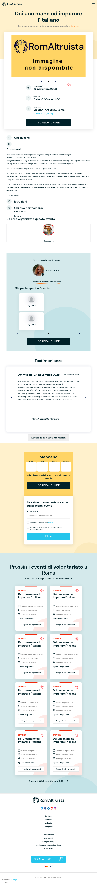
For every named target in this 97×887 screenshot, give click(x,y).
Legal (15, 880)
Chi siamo (48, 816)
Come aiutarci (48, 835)
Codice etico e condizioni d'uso (48, 845)
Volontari (48, 820)
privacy (50, 523)
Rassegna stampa (48, 842)
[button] (48, 81)
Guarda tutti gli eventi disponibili (46, 781)
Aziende (48, 823)
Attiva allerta (32, 511)
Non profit (49, 827)
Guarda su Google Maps (43, 113)
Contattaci (48, 838)
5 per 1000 (48, 849)
